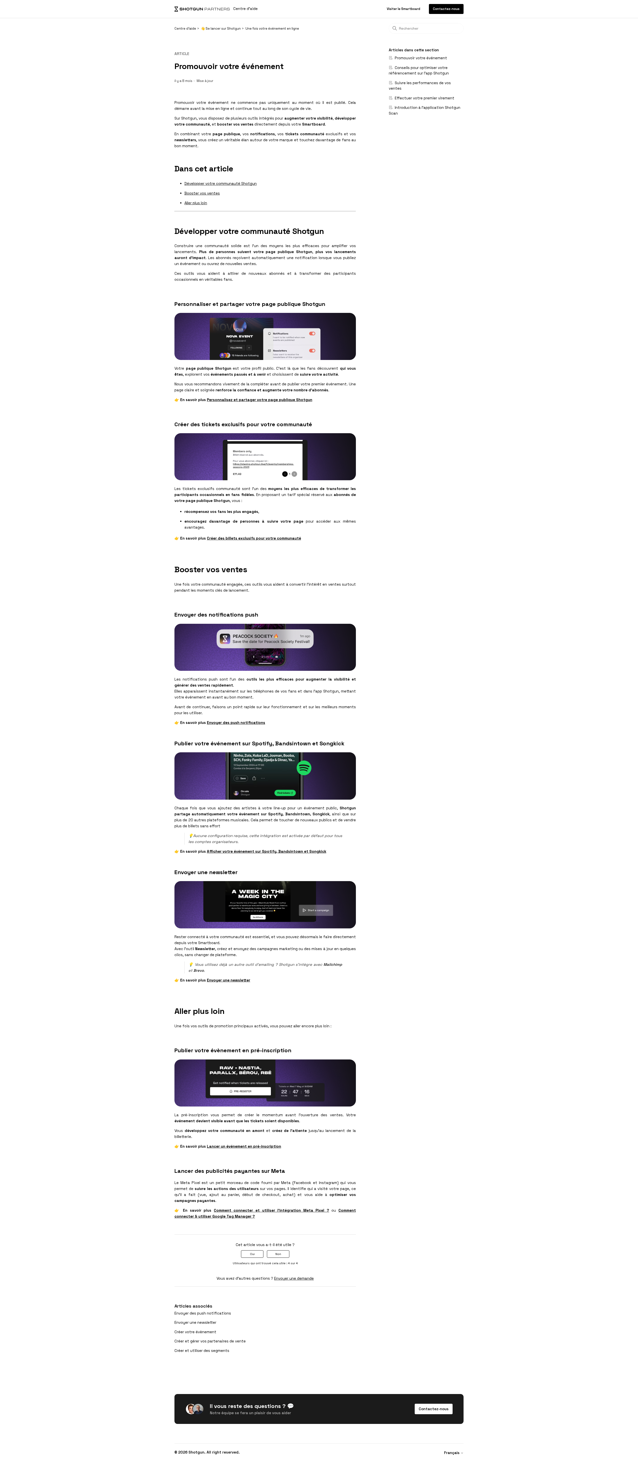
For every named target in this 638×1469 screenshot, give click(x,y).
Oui (252, 1254)
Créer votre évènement (195, 1331)
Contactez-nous (446, 9)
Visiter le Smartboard (404, 9)
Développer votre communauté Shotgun (220, 183)
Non (278, 1254)
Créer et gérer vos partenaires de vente (210, 1341)
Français (452, 1453)
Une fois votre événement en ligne (272, 28)
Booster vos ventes (202, 193)
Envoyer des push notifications (202, 1313)
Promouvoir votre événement (420, 58)
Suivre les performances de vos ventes (420, 85)
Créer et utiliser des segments (201, 1350)
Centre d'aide (185, 28)
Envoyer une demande (294, 1278)
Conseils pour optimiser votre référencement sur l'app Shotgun (419, 70)
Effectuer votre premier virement (424, 98)
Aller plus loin (195, 203)
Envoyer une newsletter (195, 1322)
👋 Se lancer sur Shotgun (221, 28)
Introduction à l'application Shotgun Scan (424, 110)
